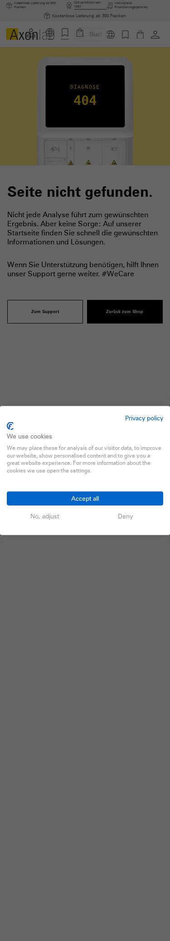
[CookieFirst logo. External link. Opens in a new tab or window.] (10, 426)
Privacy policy (144, 417)
